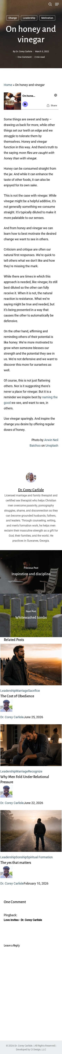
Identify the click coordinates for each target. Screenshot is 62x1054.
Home (8, 85)
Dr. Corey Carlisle (24, 51)
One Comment (25, 57)
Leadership (29, 18)
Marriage (22, 690)
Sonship (21, 857)
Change (12, 18)
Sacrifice (34, 690)
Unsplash (51, 445)
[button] (57, 4)
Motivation (47, 18)
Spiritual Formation (40, 857)
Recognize (35, 771)
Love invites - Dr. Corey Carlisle (23, 920)
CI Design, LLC (38, 1049)
